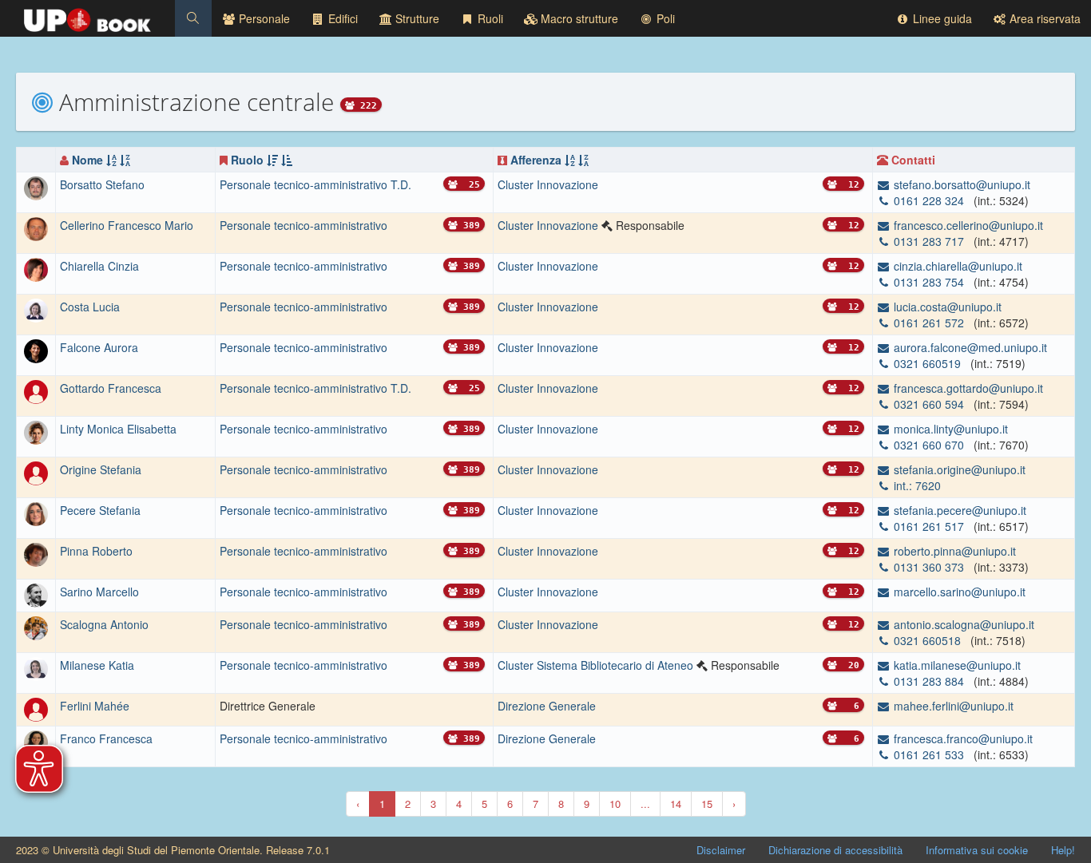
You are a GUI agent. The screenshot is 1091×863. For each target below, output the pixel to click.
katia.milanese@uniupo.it (956, 665)
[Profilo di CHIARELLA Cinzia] (36, 268)
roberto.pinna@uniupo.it (953, 551)
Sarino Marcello (99, 592)
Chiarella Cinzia (99, 266)
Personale (263, 18)
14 (675, 803)
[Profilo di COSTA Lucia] (36, 309)
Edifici (341, 18)
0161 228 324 (929, 200)
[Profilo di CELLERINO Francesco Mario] (36, 228)
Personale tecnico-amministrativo (303, 225)
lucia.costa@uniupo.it (946, 307)
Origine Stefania (100, 469)
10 (615, 803)
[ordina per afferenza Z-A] (583, 160)
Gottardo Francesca (110, 388)
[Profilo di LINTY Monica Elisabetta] (36, 430)
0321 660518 (927, 640)
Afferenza (535, 160)
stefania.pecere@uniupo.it (958, 510)
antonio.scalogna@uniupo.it (962, 624)
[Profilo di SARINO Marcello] (36, 593)
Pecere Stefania (100, 510)
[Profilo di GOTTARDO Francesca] (36, 390)
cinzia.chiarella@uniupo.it (956, 266)
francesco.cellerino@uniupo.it (967, 225)
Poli (664, 18)
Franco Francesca (106, 738)
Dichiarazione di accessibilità (835, 849)
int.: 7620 (916, 485)
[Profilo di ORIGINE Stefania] (36, 471)
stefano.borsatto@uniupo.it (960, 184)
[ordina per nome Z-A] (125, 160)
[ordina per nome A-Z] (111, 160)
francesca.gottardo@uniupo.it (967, 388)
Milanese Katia (97, 665)
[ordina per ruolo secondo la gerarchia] (272, 160)
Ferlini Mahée (94, 706)
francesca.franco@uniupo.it (962, 738)
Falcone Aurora (99, 347)
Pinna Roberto (96, 551)
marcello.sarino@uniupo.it (958, 592)
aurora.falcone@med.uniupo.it (969, 347)
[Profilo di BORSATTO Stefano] (36, 187)
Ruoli (488, 18)
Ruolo (247, 160)
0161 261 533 (929, 754)
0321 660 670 (929, 445)
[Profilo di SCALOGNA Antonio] (36, 626)
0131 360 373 (929, 567)
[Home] (87, 16)
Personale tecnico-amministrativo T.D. (315, 184)
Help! (1063, 849)
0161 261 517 (929, 526)
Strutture (415, 18)
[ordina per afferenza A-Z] (570, 160)
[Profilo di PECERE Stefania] (36, 512)
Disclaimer (720, 849)
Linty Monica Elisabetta (118, 429)
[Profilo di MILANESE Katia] (36, 667)
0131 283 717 (929, 241)
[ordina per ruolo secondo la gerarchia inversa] (286, 160)
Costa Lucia (90, 307)
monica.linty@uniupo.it (949, 429)
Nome (87, 160)
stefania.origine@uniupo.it (958, 469)
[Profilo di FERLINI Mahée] (36, 707)
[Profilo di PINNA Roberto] (36, 552)
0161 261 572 (929, 323)
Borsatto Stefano (102, 184)
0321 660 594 (929, 404)
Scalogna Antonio (104, 624)
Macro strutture (578, 18)
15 (706, 803)
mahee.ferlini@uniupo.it (952, 706)
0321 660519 (927, 363)
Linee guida (941, 18)
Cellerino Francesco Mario (126, 225)
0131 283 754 (929, 282)
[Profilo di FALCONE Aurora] (36, 350)
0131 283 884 (929, 681)
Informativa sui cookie (977, 849)
